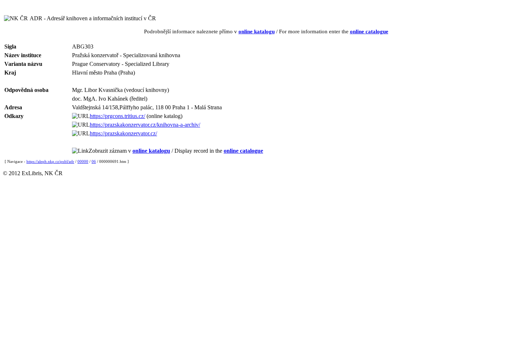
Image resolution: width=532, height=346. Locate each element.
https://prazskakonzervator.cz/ (123, 133)
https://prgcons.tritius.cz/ (117, 116)
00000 (82, 161)
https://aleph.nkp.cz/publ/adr (50, 161)
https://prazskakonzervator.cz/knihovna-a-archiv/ (145, 125)
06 (94, 161)
